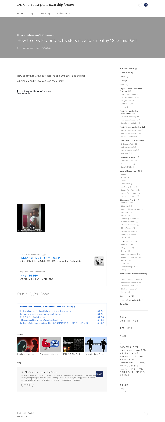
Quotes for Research (130, 196)
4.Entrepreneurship (129, 231)
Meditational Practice (130, 120)
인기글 (129, 328)
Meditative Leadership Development (129, 112)
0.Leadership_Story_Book (131, 279)
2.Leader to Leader (129, 286)
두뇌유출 (139, 369)
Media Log (45, 13)
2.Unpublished (127, 248)
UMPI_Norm (127, 104)
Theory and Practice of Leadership (129, 201)
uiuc (133, 359)
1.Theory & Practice (129, 221)
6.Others (125, 237)
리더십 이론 (140, 372)
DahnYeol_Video (128, 167)
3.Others (125, 251)
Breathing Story (128, 164)
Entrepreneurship (126, 362)
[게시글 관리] (29, 294)
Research (125, 184)
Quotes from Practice (130, 193)
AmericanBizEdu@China (132, 140)
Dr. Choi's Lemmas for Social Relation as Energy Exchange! (44, 311)
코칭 (136, 353)
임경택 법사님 (133, 366)
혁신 (121, 375)
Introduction (126, 72)
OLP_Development (129, 94)
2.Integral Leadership (130, 225)
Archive (125, 263)
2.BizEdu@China (128, 147)
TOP (146, 414)
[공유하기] (26, 294)
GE (134, 350)
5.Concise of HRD (128, 234)
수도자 (122, 347)
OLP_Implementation (130, 97)
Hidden (125, 107)
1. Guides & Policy (129, 144)
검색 (140, 5)
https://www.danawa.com (30, 254)
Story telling (127, 296)
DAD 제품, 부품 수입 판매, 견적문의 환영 (36, 278)
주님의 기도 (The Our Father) (31, 317)
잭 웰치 (122, 372)
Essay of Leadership (130, 171)
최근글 (122, 328)
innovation (123, 366)
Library (124, 270)
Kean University (125, 350)
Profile (124, 76)
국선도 (143, 350)
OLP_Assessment (128, 101)
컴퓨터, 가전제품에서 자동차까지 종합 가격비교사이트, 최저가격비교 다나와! (51, 261)
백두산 (141, 356)
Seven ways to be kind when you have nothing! (39, 314)
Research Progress (129, 266)
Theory (124, 174)
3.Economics (127, 212)
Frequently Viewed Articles (132, 300)
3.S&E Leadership (129, 289)
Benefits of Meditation (130, 123)
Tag (31, 13)
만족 (127, 372)
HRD (137, 350)
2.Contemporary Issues (131, 257)
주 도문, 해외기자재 (29, 275)
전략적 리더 (134, 347)
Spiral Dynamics (126, 356)
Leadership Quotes (129, 187)
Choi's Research (128, 241)
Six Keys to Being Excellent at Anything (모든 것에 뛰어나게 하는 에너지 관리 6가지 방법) (54, 323)
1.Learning (126, 206)
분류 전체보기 (127, 68)
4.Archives (126, 153)
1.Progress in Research (130, 254)
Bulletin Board (63, 13)
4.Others (125, 215)
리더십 (135, 356)
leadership (124, 369)
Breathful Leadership (130, 117)
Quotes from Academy (130, 190)
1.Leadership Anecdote (131, 282)
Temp (124, 304)
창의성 (126, 375)
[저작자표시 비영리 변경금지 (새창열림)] (46, 294)
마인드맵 (123, 353)
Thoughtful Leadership (131, 133)
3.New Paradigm (128, 228)
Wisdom (141, 362)
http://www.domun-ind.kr (30, 272)
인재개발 (123, 359)
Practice (125, 177)
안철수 (133, 372)
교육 (128, 359)
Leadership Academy (130, 218)
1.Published (127, 244)
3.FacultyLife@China (130, 150)
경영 (127, 347)
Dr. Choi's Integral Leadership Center (45, 4)
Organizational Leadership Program (131, 89)
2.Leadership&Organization (132, 209)
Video (124, 84)
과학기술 (132, 369)
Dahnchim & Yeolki (129, 157)
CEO (135, 362)
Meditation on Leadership (31, 306)
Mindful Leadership (52, 306)
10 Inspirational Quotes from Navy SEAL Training (40, 320)
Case (124, 180)
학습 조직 (130, 353)
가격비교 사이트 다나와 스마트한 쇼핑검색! (40, 257)
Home (20, 13)
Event (123, 80)
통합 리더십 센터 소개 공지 (129, 321)
